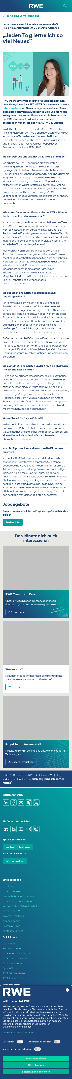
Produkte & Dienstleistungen (19, 896)
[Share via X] (36, 802)
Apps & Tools (10, 968)
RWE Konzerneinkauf (15, 958)
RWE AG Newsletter (14, 973)
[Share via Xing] (29, 802)
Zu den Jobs (13, 522)
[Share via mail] (21, 802)
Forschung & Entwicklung (17, 901)
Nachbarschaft (11, 921)
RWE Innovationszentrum (17, 953)
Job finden (9, 943)
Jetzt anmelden (15, 861)
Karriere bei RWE (23, 775)
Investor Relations (13, 916)
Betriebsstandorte (13, 948)
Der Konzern (10, 886)
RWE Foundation (12, 978)
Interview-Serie (12, 108)
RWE (6, 775)
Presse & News (11, 926)
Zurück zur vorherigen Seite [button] (23, 16)
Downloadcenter (12, 963)
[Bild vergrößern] (61, 88)
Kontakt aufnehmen (18, 847)
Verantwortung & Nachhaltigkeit (22, 906)
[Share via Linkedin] (6, 802)
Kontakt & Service (13, 930)
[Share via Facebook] (13, 802)
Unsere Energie (12, 891)
